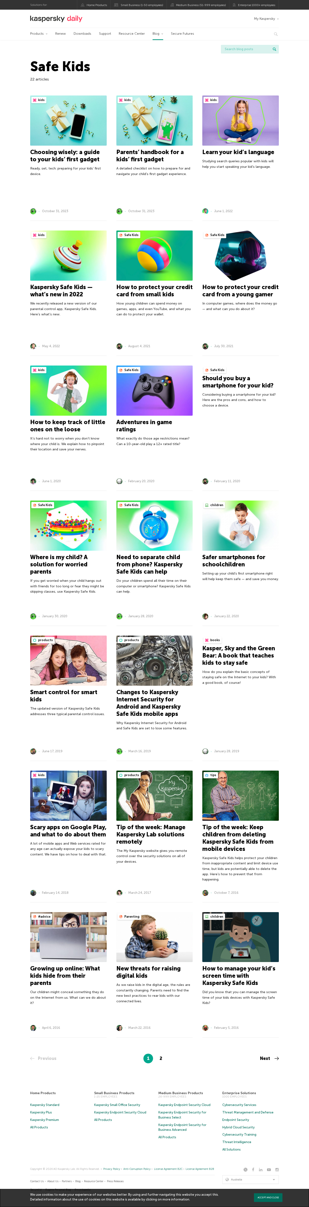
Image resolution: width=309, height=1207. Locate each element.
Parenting (132, 916)
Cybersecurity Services (239, 1105)
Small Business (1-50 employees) (142, 5)
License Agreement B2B (200, 1169)
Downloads (82, 34)
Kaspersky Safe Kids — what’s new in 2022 (61, 291)
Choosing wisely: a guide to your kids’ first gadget (65, 156)
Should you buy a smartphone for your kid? (238, 382)
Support (105, 34)
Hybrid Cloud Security (238, 1127)
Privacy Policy (111, 1169)
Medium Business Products (180, 1093)
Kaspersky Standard (44, 1105)
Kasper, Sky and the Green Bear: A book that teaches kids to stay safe (238, 655)
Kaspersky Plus (41, 1112)
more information (175, 1199)
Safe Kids (131, 235)
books (215, 640)
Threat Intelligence (236, 1142)
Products (37, 34)
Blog (156, 34)
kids (41, 100)
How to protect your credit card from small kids (154, 291)
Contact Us (37, 1181)
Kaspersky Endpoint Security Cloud (120, 1112)
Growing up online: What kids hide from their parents (65, 975)
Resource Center (132, 34)
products (45, 640)
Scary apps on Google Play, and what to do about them (68, 831)
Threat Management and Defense (248, 1112)
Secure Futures (182, 34)
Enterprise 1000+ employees (256, 5)
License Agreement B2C (168, 1169)
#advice (43, 916)
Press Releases (115, 1181)
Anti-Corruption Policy (137, 1169)
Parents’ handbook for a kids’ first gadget (150, 156)
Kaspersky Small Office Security (117, 1105)
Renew (60, 34)
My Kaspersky (264, 19)
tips (213, 775)
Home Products (97, 5)
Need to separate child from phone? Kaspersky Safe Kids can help (149, 564)
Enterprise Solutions (239, 1093)
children (216, 505)
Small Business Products (114, 1093)
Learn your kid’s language (238, 152)
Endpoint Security (235, 1120)
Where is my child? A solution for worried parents (58, 564)
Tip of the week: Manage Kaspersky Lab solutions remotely (150, 834)
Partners (67, 1181)
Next (265, 1058)
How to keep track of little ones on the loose (67, 426)
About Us (52, 1181)
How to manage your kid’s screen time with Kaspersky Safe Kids (238, 975)
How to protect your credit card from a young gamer (240, 291)
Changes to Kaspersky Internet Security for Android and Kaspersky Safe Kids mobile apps (148, 703)
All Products (39, 1127)
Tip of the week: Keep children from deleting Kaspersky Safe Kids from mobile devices (238, 838)
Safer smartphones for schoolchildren (233, 561)
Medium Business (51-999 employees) (201, 5)
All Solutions (231, 1149)
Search (274, 49)
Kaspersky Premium (44, 1120)
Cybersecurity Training (239, 1134)
